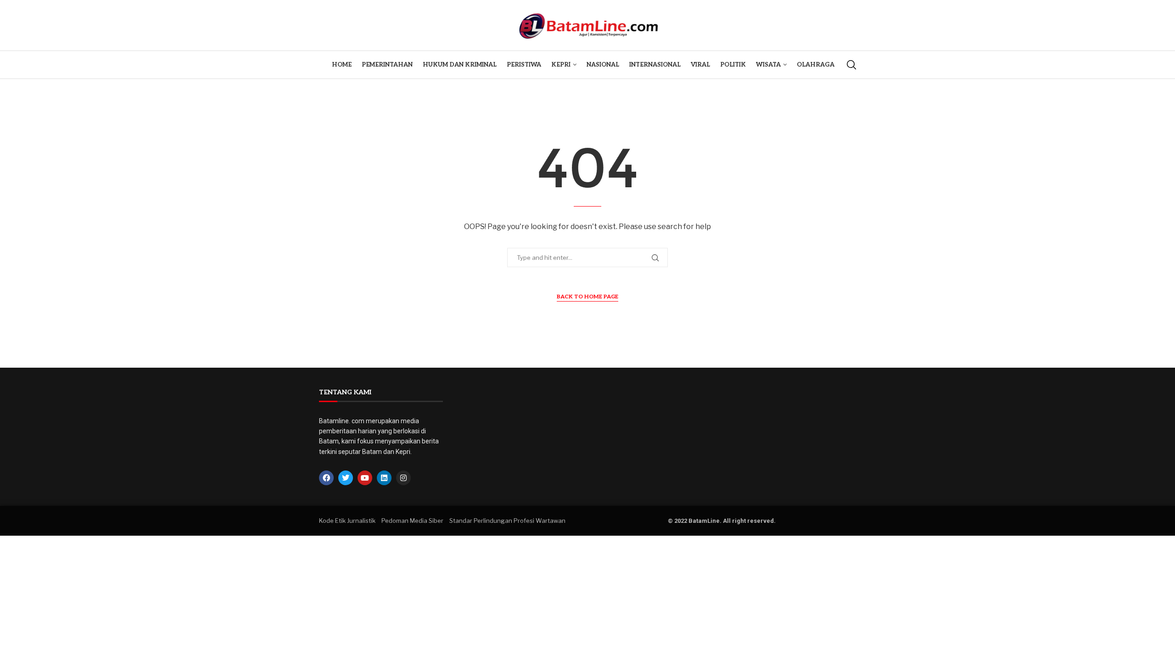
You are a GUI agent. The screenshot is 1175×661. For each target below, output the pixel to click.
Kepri (561, 64)
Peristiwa (524, 64)
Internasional (655, 64)
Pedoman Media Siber (412, 520)
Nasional (603, 64)
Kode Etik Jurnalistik (347, 520)
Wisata (768, 64)
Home (342, 64)
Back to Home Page (587, 296)
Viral (700, 64)
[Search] (851, 65)
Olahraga (815, 64)
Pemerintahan (387, 64)
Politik (733, 64)
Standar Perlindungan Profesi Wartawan (507, 520)
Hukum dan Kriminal (460, 64)
